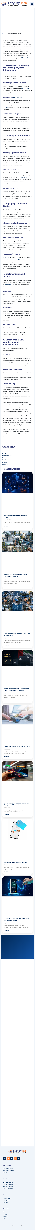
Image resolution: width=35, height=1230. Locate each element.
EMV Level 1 (6, 257)
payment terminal (9, 284)
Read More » (7, 527)
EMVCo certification (26, 58)
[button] (32, 4)
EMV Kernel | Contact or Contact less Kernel (17, 746)
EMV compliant (25, 88)
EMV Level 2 (20, 259)
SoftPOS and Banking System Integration (16, 862)
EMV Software (18, 97)
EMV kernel (24, 177)
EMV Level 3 (18, 262)
